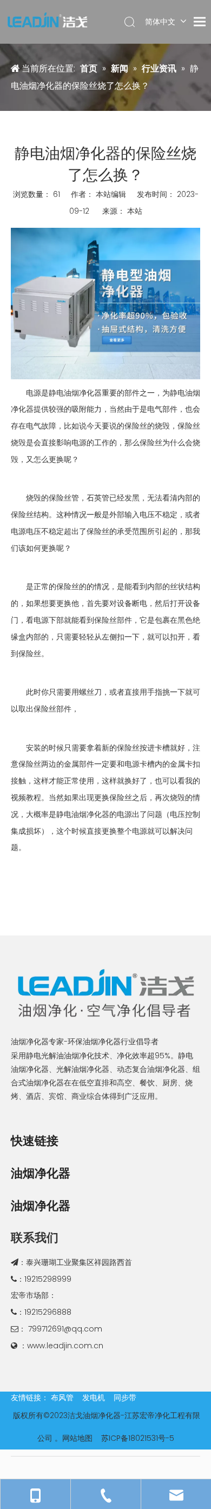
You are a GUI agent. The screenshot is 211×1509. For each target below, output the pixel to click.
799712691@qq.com (65, 1328)
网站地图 (77, 1438)
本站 (134, 211)
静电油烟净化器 (75, 392)
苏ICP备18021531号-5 (137, 1438)
